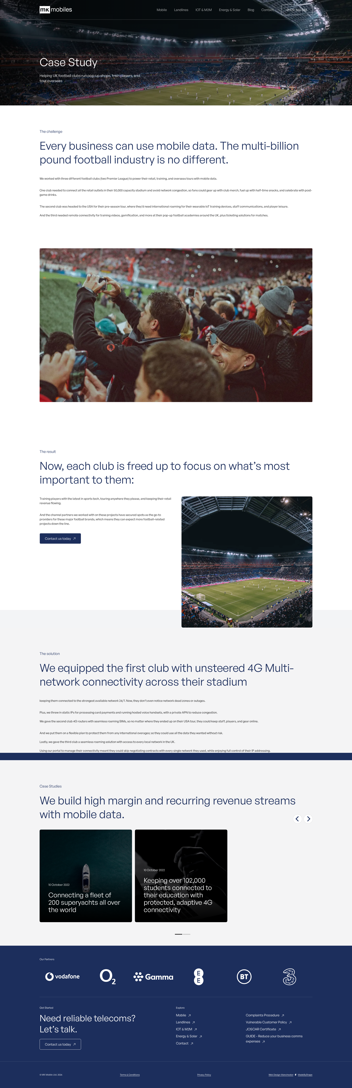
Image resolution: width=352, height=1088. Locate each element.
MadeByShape (305, 1074)
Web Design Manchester (281, 1074)
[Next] (308, 819)
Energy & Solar (229, 10)
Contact (267, 10)
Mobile (162, 10)
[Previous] (297, 819)
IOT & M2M (204, 10)
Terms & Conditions (130, 1074)
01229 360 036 (297, 10)
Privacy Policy (204, 1074)
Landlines (181, 10)
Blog (251, 10)
